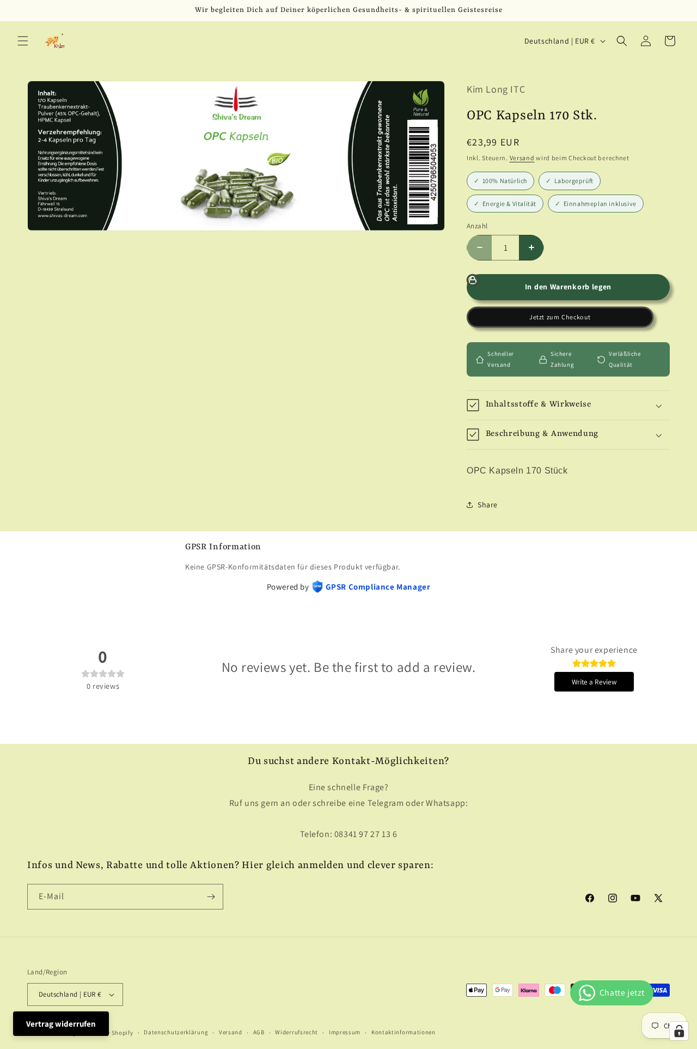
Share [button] (488, 505)
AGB (259, 1032)
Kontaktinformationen (403, 1032)
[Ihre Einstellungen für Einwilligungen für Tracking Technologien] (679, 1031)
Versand (522, 158)
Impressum (344, 1032)
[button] (23, 41)
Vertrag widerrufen (61, 1023)
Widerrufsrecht (296, 1032)
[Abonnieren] (211, 896)
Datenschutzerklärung (176, 1032)
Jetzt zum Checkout (559, 317)
